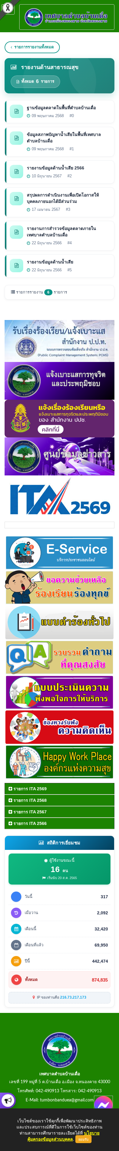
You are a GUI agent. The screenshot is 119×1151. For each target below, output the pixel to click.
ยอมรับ (83, 1139)
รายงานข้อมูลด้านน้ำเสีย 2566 (55, 167)
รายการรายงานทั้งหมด (34, 47)
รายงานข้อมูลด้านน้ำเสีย (50, 261)
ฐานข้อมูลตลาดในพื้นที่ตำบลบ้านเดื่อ (61, 107)
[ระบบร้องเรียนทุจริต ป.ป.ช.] (8, 1100)
